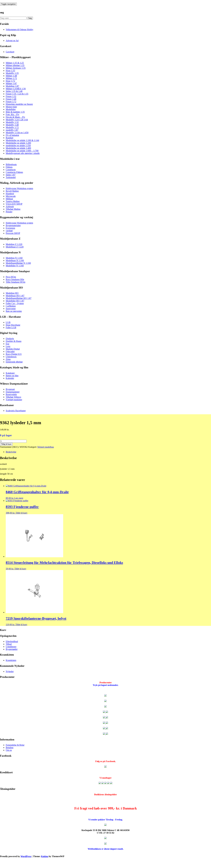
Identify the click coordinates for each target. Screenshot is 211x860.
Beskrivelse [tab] (11, 452)
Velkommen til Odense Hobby (19, 29)
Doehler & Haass (13, 341)
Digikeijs (10, 338)
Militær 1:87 (11, 83)
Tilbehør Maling (13, 209)
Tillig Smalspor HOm (15, 282)
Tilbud (9, 644)
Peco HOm (11, 277)
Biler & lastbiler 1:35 (15, 112)
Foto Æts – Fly (12, 114)
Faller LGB (11, 327)
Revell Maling (12, 191)
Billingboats (11, 164)
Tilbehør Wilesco (13, 397)
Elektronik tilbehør (14, 362)
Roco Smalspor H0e (15, 279)
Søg (30, 18)
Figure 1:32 (11, 96)
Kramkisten (11, 660)
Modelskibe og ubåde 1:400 (18, 148)
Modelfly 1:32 (12, 122)
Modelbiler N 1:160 (15, 265)
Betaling (9, 747)
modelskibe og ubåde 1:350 (18, 145)
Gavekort (10, 52)
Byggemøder (12, 649)
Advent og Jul (12, 40)
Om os (9, 750)
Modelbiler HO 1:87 (15, 301)
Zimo (8, 359)
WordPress (26, 856)
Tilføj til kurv (6, 444)
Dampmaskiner (13, 392)
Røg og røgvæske (14, 311)
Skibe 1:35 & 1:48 (14, 91)
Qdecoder (10, 351)
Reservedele (11, 394)
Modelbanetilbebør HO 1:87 (18, 298)
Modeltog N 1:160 (14, 258)
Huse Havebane (13, 325)
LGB (8, 322)
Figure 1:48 (11, 99)
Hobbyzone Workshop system (19, 188)
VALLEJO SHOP (14, 204)
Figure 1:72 (11, 101)
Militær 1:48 (11, 76)
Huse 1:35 (10, 70)
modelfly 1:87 (12, 130)
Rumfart (9, 138)
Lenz (8, 346)
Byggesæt (10, 389)
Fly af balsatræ (12, 135)
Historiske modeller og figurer (19, 104)
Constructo (11, 169)
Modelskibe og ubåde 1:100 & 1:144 (22, 140)
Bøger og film (12, 375)
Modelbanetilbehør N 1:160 (18, 263)
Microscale (11, 196)
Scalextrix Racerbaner (16, 410)
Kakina (44, 856)
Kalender (10, 378)
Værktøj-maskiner (14, 399)
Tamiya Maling (13, 201)
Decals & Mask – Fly (15, 117)
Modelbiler (11, 109)
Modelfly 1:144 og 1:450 (17, 132)
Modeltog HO (12, 293)
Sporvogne (11, 308)
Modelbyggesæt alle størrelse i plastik (23, 153)
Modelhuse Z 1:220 (15, 247)
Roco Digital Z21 (14, 354)
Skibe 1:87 (11, 175)
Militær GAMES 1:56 (16, 88)
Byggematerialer (13, 225)
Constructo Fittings (14, 172)
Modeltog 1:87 (12, 86)
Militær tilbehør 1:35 (15, 65)
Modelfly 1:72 (12, 127)
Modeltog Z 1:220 (14, 244)
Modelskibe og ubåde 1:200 (18, 143)
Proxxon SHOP (13, 233)
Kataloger (10, 373)
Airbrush (10, 206)
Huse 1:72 (10, 81)
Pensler (9, 211)
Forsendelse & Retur (15, 745)
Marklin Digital (13, 349)
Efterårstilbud (12, 641)
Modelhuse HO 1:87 (15, 295)
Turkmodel (11, 177)
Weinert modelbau (45, 447)
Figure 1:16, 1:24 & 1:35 (17, 94)
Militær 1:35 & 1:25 (15, 63)
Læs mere (18, 498)
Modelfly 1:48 (12, 125)
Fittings (9, 167)
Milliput (9, 199)
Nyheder (10, 671)
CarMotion (11, 306)
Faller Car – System (15, 303)
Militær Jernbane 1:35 (16, 68)
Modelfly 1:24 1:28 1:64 (17, 119)
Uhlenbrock (11, 356)
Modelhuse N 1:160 (15, 260)
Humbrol (10, 193)
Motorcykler (11, 107)
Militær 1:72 (11, 78)
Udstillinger (11, 646)
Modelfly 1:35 (12, 73)
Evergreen (10, 228)
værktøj (9, 230)
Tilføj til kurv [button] (21, 513)
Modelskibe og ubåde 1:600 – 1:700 (22, 150)
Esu (7, 344)
